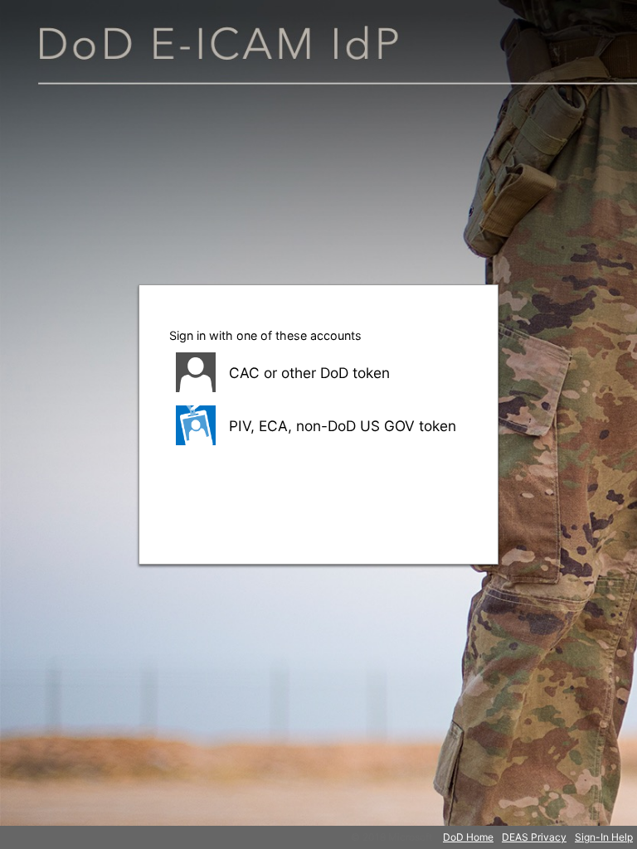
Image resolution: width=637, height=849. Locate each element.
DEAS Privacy (534, 837)
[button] (318, 372)
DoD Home (468, 837)
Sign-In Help (604, 837)
